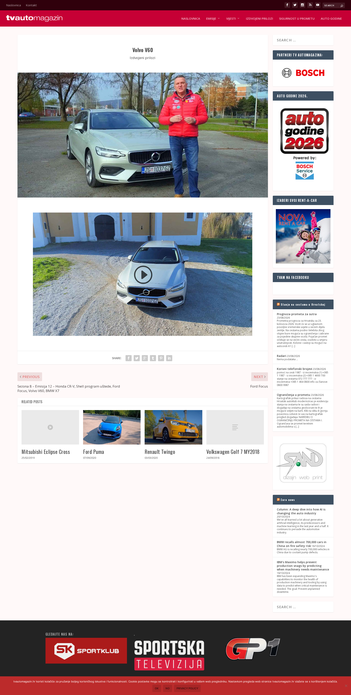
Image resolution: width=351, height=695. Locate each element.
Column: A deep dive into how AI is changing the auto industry (301, 511)
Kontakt (31, 5)
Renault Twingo (160, 451)
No (168, 688)
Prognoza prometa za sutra (297, 314)
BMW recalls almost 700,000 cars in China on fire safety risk (301, 544)
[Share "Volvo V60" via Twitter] (137, 358)
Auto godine (331, 18)
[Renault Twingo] (173, 427)
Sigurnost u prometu (297, 18)
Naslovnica (13, 5)
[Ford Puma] (112, 427)
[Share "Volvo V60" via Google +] (145, 358)
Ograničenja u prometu (293, 395)
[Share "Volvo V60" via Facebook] (129, 358)
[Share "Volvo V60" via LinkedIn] (169, 358)
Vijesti (231, 18)
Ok (157, 688)
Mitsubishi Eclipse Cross (46, 451)
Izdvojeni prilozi (259, 18)
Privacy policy (187, 688)
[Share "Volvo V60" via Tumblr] (153, 358)
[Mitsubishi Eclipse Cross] (50, 427)
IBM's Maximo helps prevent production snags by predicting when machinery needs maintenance (303, 565)
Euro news (288, 499)
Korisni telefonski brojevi (294, 369)
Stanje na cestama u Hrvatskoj (303, 304)
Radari (281, 356)
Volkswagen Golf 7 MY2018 (233, 451)
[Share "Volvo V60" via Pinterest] (161, 358)
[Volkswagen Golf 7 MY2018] (235, 427)
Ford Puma (93, 451)
